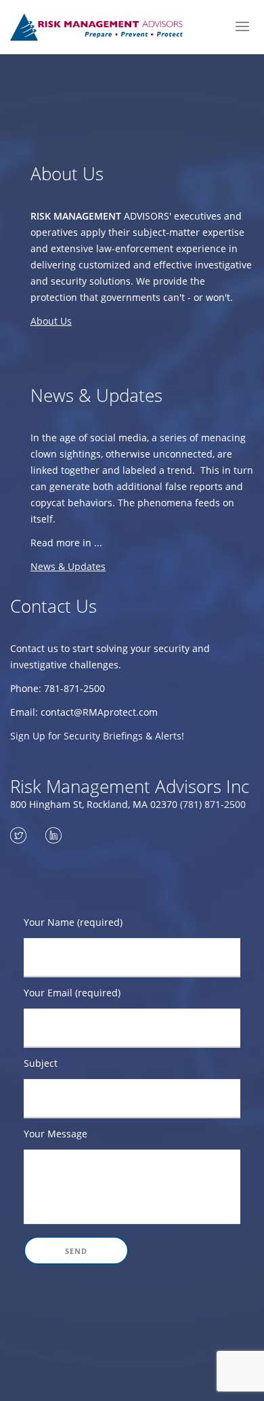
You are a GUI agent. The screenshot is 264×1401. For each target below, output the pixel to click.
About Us (51, 320)
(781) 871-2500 (213, 804)
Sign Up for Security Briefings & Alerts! (97, 735)
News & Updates (68, 566)
